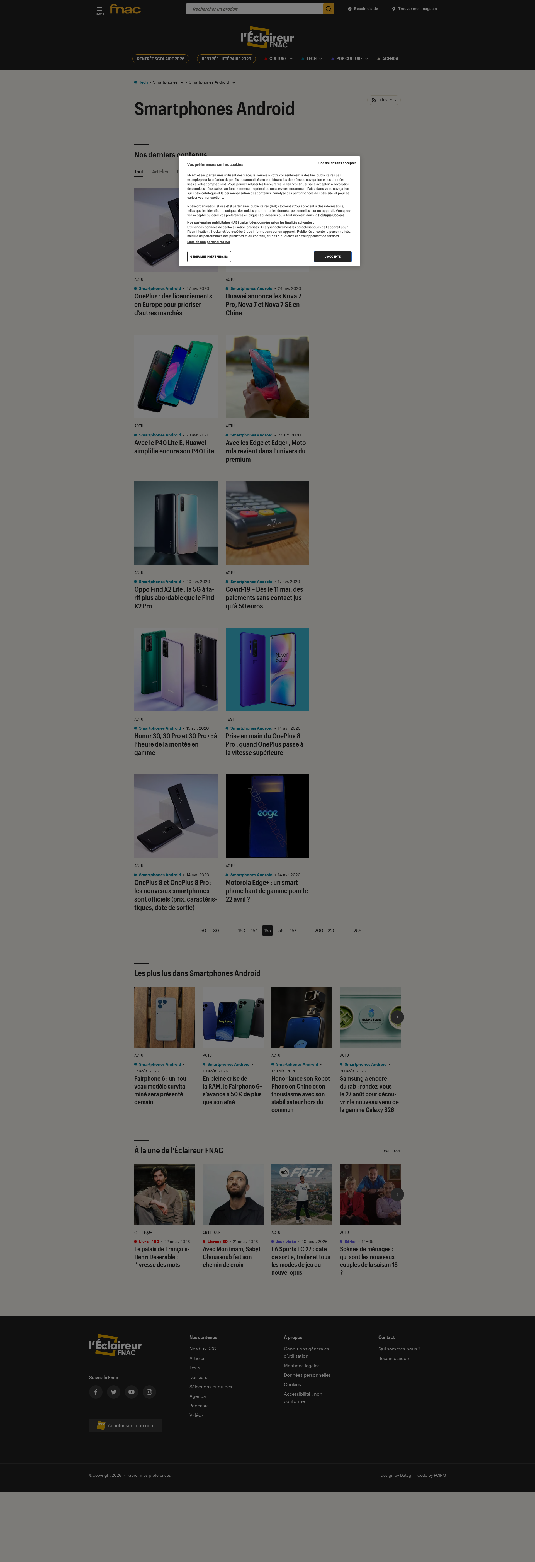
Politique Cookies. (331, 215)
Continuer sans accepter (337, 163)
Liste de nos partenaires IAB (208, 242)
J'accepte (333, 256)
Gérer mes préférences (209, 256)
